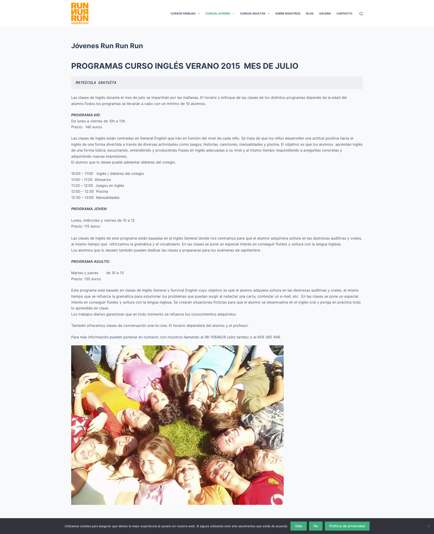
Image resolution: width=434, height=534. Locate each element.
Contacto (344, 13)
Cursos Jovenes (217, 13)
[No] (428, 526)
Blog (310, 13)
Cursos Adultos (252, 13)
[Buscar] (361, 13)
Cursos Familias (183, 13)
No (316, 526)
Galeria (325, 13)
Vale (298, 526)
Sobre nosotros (287, 13)
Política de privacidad (347, 526)
